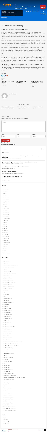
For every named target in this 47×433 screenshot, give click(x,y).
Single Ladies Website (8, 394)
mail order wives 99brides (8, 369)
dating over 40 (6, 300)
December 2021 (6, 236)
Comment (3, 120)
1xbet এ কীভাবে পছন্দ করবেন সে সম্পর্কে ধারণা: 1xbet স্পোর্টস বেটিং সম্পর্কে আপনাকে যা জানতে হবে (15, 166)
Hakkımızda (23, 6)
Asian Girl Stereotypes (8, 274)
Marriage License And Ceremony (10, 375)
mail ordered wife (7, 371)
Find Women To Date (7, 316)
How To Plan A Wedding (8, 347)
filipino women (6, 304)
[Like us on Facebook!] (45, 430)
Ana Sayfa (17, 6)
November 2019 (6, 254)
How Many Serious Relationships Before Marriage (13, 341)
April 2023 (5, 204)
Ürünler (29, 6)
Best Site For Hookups (8, 284)
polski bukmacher (7, 387)
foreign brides (6, 320)
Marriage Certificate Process (9, 373)
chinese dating (6, 294)
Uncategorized (5, 13)
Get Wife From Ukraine (8, 332)
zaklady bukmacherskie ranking (9, 410)
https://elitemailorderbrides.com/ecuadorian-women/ (31, 33)
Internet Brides (6, 351)
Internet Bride (6, 349)
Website (33, 134)
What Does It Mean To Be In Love (10, 406)
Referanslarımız (18, 8)
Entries (6, 419)
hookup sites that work (8, 337)
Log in (5, 417)
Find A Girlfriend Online (8, 310)
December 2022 (6, 212)
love (4, 363)
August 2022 (6, 220)
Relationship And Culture (8, 389)
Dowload (34, 6)
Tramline (5, 400)
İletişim (25, 8)
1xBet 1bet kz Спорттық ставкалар (9, 171)
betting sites (6, 290)
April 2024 (5, 195)
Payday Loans (6, 385)
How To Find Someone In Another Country (11, 345)
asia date (5, 269)
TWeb (10, 431)
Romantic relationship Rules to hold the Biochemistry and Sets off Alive (37, 82)
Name (2, 134)
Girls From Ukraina (7, 334)
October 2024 (6, 189)
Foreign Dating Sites (7, 322)
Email (18, 134)
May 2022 (5, 226)
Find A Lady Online (7, 312)
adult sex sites (6, 263)
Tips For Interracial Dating (8, 398)
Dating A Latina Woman (8, 298)
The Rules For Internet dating (8, 12)
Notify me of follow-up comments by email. (11, 142)
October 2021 (6, 240)
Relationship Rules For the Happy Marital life (21, 82)
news (5, 381)
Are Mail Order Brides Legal (9, 267)
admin (4, 29)
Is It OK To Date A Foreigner (9, 353)
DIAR (42, 3)
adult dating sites (7, 261)
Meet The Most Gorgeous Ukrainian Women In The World (14, 377)
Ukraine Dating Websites (8, 402)
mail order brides (7, 367)
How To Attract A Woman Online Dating (11, 343)
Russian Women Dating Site (9, 393)
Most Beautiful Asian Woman (9, 379)
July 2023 (5, 202)
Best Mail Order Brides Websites (10, 282)
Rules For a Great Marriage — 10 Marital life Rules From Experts (23, 108)
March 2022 (6, 230)
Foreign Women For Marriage (9, 326)
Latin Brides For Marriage (8, 357)
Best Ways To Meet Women (9, 288)
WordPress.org (6, 423)
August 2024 (6, 191)
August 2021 (6, 244)
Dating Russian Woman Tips (9, 302)
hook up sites (6, 335)
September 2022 (7, 218)
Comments (6, 421)
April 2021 (5, 252)
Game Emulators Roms (8, 330)
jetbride (5, 355)
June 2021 (5, 248)
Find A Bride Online (7, 308)
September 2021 (7, 242)
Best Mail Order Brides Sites (9, 280)
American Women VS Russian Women (11, 265)
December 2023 (6, 200)
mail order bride (7, 365)
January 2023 (6, 210)
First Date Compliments (8, 318)
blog (4, 292)
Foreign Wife (6, 324)
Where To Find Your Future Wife (9, 408)
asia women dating (7, 271)
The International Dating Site (9, 396)
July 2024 (5, 193)
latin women (6, 359)
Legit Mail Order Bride (8, 361)
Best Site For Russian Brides (9, 286)
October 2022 (6, 216)
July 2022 (5, 222)
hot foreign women (7, 339)
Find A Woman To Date (8, 314)
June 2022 (5, 224)
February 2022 (6, 232)
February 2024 (6, 197)
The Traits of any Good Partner (37, 108)
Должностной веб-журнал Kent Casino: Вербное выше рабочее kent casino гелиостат (19, 162)
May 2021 (5, 250)
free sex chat (6, 328)
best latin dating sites (8, 278)
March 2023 (6, 206)
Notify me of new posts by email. (9, 144)
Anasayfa (4, 11)
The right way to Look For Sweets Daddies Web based (7, 108)
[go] (43, 149)
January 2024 (6, 198)
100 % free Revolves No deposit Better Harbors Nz (12, 176)
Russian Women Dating (8, 391)
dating (5, 296)
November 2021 (6, 238)
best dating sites (7, 276)
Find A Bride (6, 306)
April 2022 (5, 228)
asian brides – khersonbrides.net (10, 273)
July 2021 (5, 246)
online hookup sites (7, 383)
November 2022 (6, 214)
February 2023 (6, 208)
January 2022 (6, 234)
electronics (43, 6)
